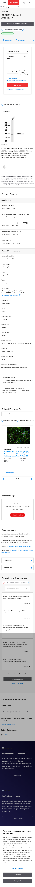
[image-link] (14, 128)
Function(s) (8, 560)
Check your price (12, 78)
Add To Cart (17, 85)
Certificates (21, 40)
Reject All (17, 874)
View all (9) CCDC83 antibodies (17, 24)
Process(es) (8, 567)
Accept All (17, 881)
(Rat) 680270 (5, 552)
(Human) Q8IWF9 (14, 546)
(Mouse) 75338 (28, 550)
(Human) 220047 (17, 550)
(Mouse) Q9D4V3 (25, 546)
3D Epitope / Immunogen (9, 295)
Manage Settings (17, 868)
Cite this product (17, 515)
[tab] (17, 560)
